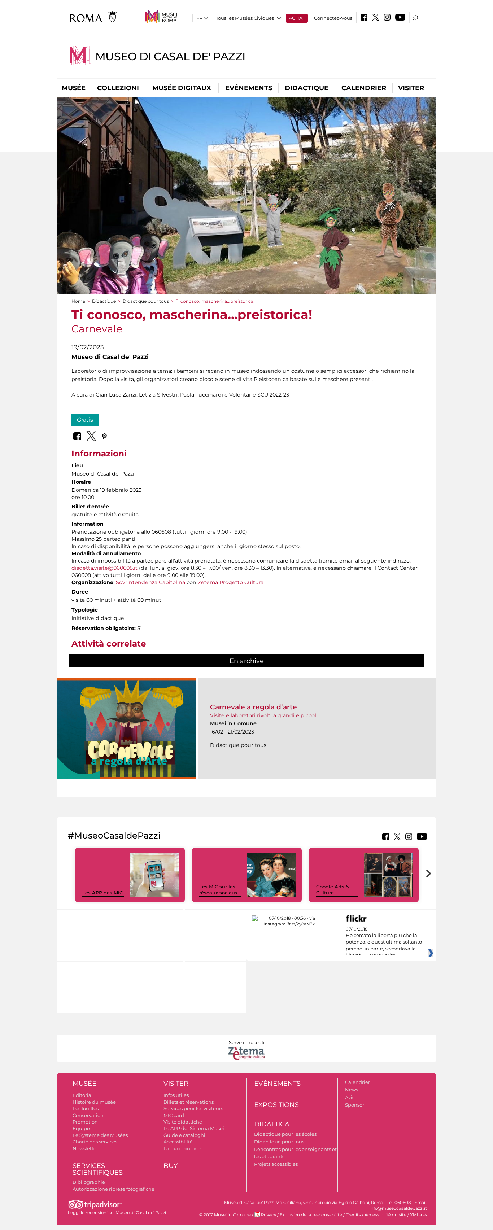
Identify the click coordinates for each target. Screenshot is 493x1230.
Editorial (83, 1095)
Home (78, 301)
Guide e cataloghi (184, 1135)
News (351, 1090)
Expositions (276, 1105)
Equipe (81, 1128)
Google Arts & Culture (332, 890)
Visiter (411, 88)
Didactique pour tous (146, 301)
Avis (349, 1097)
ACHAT (297, 18)
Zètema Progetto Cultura (230, 582)
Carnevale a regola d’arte (253, 707)
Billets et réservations (188, 1102)
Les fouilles (86, 1108)
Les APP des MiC (102, 893)
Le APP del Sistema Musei (193, 1128)
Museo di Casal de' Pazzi (170, 56)
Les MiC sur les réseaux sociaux (218, 890)
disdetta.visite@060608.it (104, 568)
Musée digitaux (181, 88)
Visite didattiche (182, 1122)
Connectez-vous (333, 18)
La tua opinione (182, 1148)
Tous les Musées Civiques (245, 18)
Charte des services (95, 1141)
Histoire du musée (94, 1102)
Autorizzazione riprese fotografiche (113, 1189)
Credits (353, 1214)
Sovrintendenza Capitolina (150, 582)
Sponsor (354, 1105)
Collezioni (118, 88)
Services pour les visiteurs (193, 1108)
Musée (74, 88)
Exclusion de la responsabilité (311, 1214)
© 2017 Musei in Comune (225, 1214)
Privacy (268, 1214)
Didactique (306, 88)
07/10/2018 (384, 942)
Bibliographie (89, 1182)
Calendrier (363, 88)
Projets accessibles (276, 1164)
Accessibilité (178, 1141)
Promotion (85, 1122)
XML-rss (418, 1214)
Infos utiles (176, 1095)
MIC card (173, 1115)
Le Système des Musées (100, 1135)
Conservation (88, 1115)
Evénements (248, 88)
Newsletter (85, 1148)
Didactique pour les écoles (285, 1134)
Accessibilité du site (385, 1214)
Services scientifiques (98, 1169)
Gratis (85, 419)
